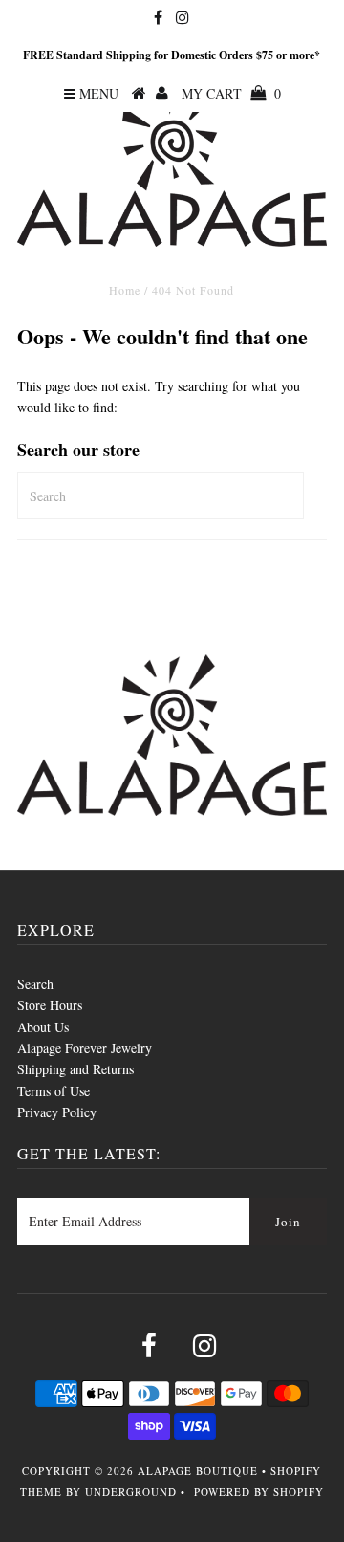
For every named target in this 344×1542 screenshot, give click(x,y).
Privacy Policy (57, 1112)
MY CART (231, 93)
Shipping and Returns (75, 1069)
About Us (43, 1027)
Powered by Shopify (259, 1492)
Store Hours (49, 1005)
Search (35, 984)
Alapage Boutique (198, 1471)
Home (124, 289)
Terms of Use (53, 1091)
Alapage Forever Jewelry (84, 1048)
